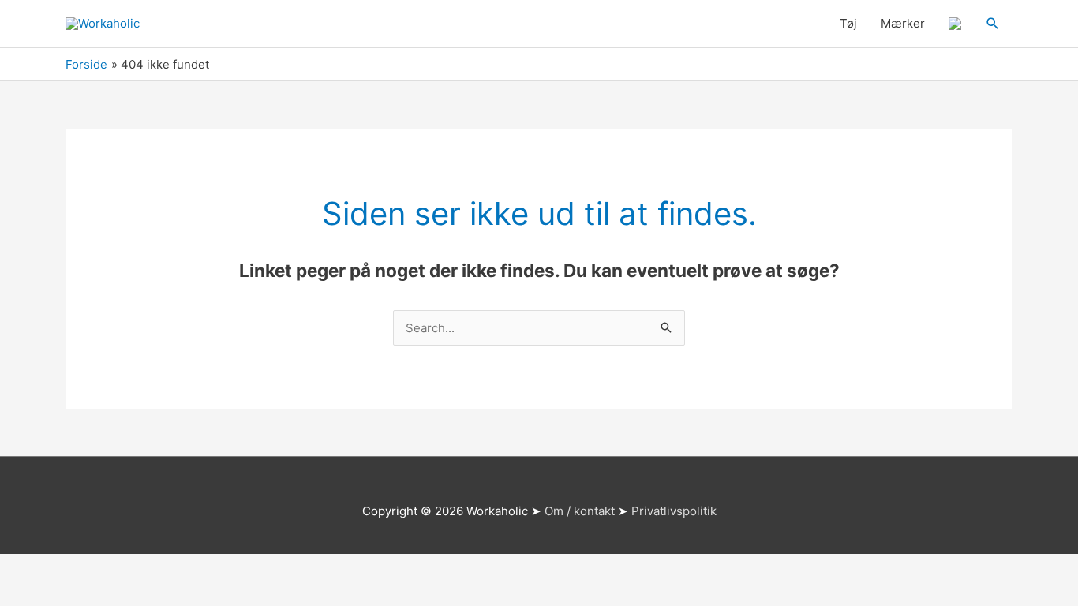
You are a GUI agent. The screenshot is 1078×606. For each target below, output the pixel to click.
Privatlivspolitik (674, 510)
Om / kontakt (580, 510)
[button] (993, 24)
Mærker (903, 23)
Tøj (848, 23)
